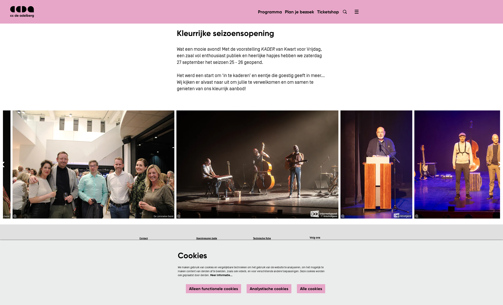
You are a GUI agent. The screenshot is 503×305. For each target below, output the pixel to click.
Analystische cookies (269, 288)
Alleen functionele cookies (213, 288)
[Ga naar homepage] (22, 12)
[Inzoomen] (14, 216)
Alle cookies (311, 288)
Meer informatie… (221, 275)
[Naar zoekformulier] (345, 12)
